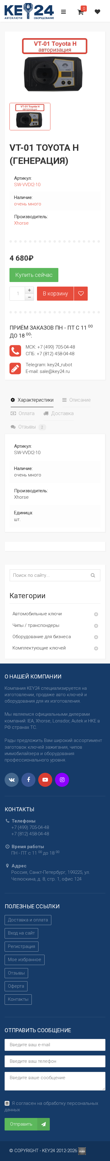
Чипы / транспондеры (36, 625)
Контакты (18, 999)
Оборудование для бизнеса (42, 636)
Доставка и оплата (28, 920)
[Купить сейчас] (33, 275)
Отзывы (30, 427)
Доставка (62, 413)
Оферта (16, 986)
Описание (79, 400)
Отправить (21, 1124)
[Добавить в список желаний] (81, 294)
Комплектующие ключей (39, 648)
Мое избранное (24, 959)
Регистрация (21, 946)
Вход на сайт (21, 933)
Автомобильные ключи (37, 614)
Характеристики (34, 400)
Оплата (26, 413)
